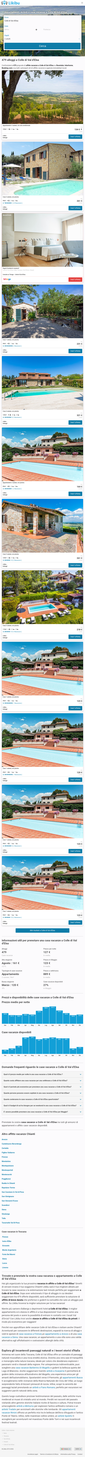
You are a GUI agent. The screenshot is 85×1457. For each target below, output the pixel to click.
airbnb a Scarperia (55, 1371)
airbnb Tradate (9, 1409)
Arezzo (4, 1139)
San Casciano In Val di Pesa (13, 1192)
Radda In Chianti (8, 1183)
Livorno (5, 1268)
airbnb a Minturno (25, 1406)
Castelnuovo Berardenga (11, 1144)
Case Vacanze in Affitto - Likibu (10, 2)
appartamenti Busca (73, 1377)
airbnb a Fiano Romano (43, 1387)
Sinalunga (6, 1214)
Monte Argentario (9, 1250)
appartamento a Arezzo (56, 1334)
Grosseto (5, 1246)
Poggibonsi (6, 1179)
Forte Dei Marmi (8, 1254)
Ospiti (6, 35)
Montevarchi (7, 1174)
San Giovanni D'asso (10, 1201)
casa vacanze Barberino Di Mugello (32, 1367)
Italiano (66, 1449)
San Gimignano (8, 1196)
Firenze (5, 1157)
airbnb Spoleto (65, 1416)
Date (6, 26)
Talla (4, 1218)
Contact (80, 1454)
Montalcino (6, 1161)
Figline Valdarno (8, 1153)
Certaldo (5, 1148)
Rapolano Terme (8, 1188)
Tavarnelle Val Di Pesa (11, 1223)
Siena (4, 1210)
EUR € (77, 1449)
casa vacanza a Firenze (30, 1334)
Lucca (4, 1263)
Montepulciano (8, 1166)
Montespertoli (7, 1170)
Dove (6, 17)
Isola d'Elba (6, 1241)
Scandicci (5, 1205)
